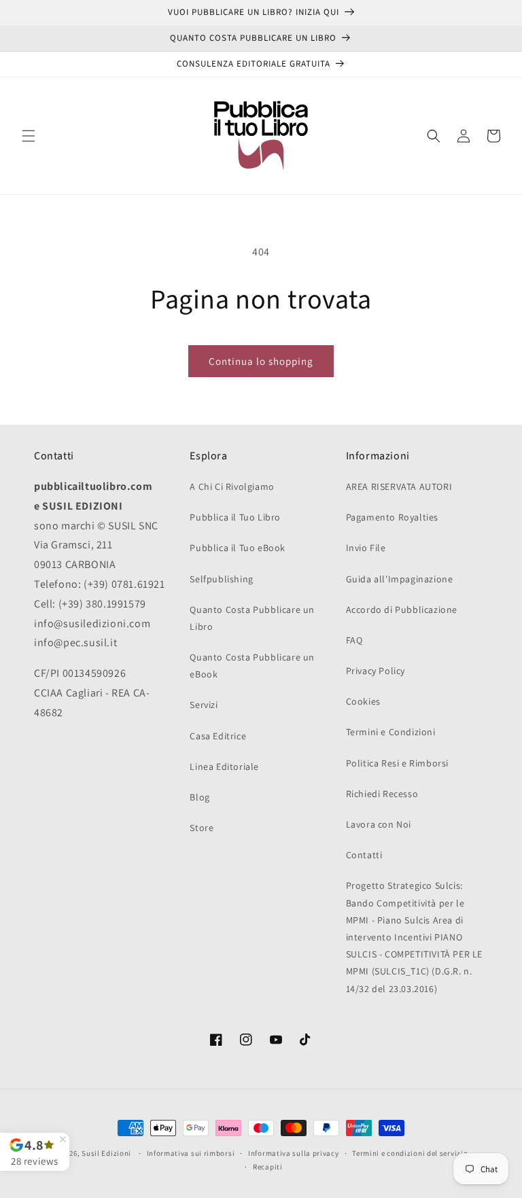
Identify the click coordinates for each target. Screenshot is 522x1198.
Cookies (363, 701)
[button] (29, 136)
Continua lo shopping (261, 361)
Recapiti (268, 1166)
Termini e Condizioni (391, 732)
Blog (199, 797)
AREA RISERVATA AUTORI (399, 486)
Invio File (366, 548)
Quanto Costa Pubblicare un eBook (252, 665)
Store (201, 828)
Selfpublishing (221, 579)
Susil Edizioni (106, 1153)
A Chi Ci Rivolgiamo (232, 486)
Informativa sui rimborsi (191, 1153)
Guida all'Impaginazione (399, 579)
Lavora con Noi (378, 824)
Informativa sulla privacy (293, 1153)
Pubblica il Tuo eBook (237, 548)
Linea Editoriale (224, 766)
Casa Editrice (218, 736)
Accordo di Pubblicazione (401, 609)
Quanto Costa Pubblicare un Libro (252, 618)
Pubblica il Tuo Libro (235, 517)
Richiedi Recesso (382, 794)
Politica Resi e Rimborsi (397, 763)
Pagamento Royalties (392, 517)
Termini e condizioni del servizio (410, 1153)
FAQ (354, 640)
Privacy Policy (375, 671)
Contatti (364, 855)
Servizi (204, 705)
